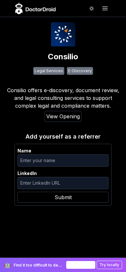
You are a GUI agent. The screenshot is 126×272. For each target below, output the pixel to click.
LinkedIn (27, 173)
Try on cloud (81, 264)
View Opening (63, 116)
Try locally (109, 264)
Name (24, 150)
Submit (63, 197)
